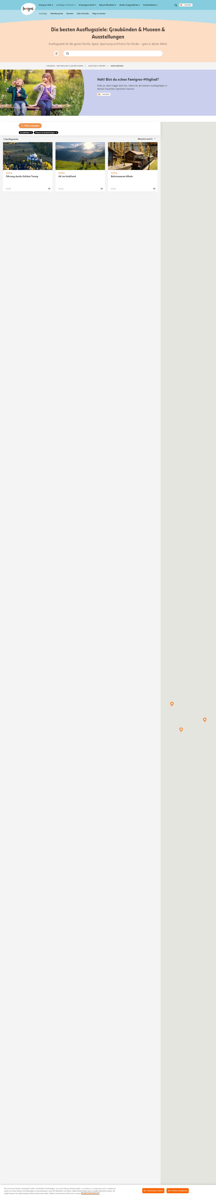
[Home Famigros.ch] (28, 9)
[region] (108, 1190)
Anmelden (187, 5)
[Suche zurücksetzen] (158, 53)
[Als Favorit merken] (49, 188)
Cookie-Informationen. (90, 1193)
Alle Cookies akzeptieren (177, 1191)
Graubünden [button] (25, 132)
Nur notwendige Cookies (153, 1191)
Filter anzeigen (31, 125)
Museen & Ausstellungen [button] (45, 132)
